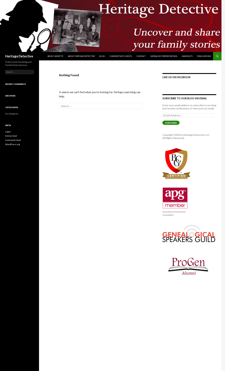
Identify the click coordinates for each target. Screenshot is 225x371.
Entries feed (11, 136)
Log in (8, 131)
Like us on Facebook (176, 77)
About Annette (55, 56)
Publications (204, 56)
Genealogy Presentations (163, 56)
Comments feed (13, 140)
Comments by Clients (121, 56)
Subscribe (171, 122)
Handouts (187, 56)
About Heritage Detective (81, 56)
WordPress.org (12, 144)
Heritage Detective (19, 56)
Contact (141, 56)
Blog (102, 56)
